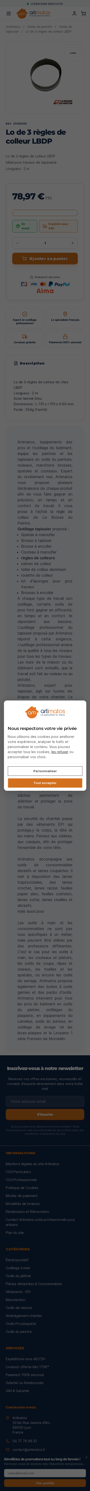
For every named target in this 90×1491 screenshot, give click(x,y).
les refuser (59, 752)
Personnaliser (45, 771)
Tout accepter (45, 783)
